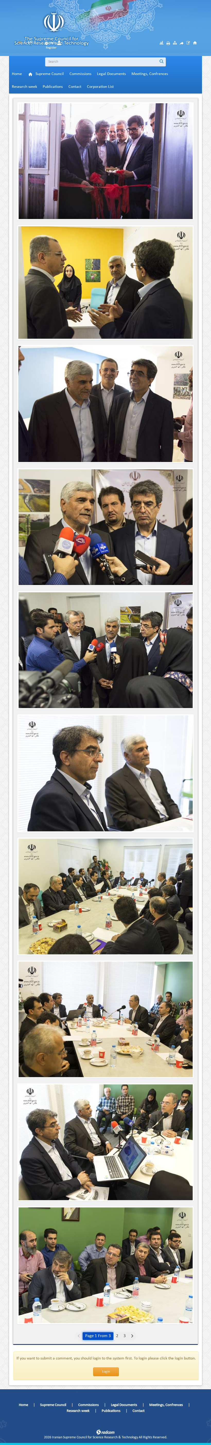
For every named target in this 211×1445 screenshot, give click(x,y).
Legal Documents (124, 1405)
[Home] (195, 43)
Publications (111, 1411)
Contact (139, 1411)
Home (23, 1405)
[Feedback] (188, 43)
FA (20, 42)
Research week (78, 1411)
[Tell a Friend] (181, 43)
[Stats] (161, 43)
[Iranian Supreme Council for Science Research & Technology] (89, 31)
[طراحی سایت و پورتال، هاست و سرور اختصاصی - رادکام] (105, 1432)
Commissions (88, 1405)
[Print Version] (168, 43)
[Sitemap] (175, 43)
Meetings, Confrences (166, 1405)
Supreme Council (53, 1405)
